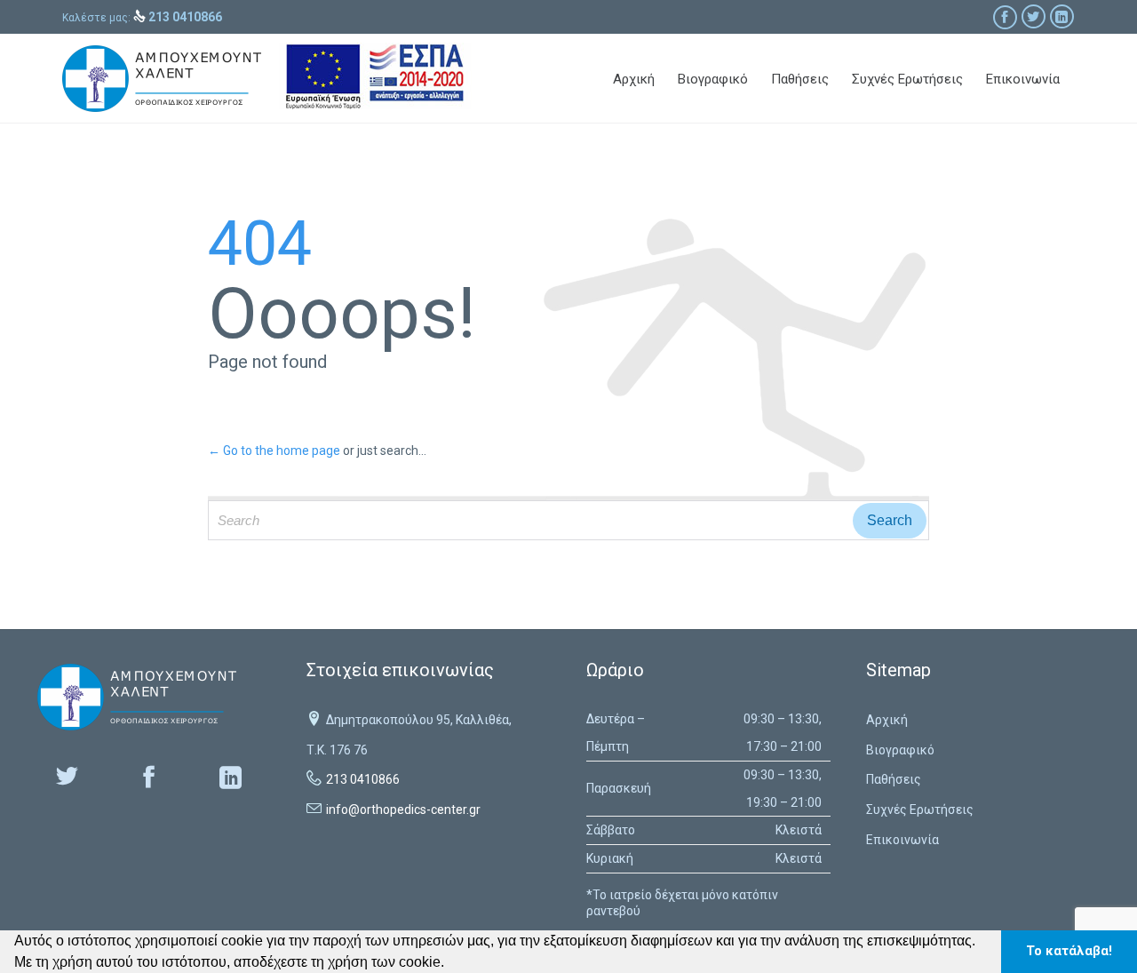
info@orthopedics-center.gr (403, 809)
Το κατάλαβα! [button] (1069, 951)
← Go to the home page (274, 450)
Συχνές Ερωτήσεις (920, 809)
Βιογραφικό (900, 750)
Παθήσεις (893, 779)
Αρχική (887, 720)
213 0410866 (363, 779)
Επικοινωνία (902, 840)
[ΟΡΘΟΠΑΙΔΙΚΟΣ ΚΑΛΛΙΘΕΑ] (161, 79)
